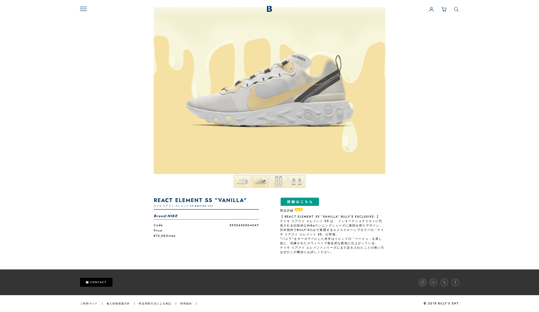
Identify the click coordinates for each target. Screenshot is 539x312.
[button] (83, 8)
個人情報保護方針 (118, 303)
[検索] (456, 9)
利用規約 (186, 303)
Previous (146, 91)
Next (393, 91)
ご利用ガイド (89, 303)
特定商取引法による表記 (155, 303)
